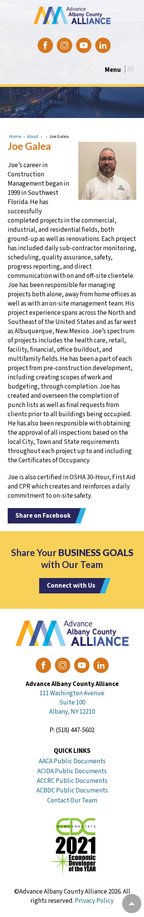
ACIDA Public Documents (72, 771)
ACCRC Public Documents (72, 781)
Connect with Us (71, 585)
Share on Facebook (43, 515)
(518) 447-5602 (75, 730)
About (32, 136)
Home (15, 136)
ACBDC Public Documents (72, 790)
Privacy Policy (94, 900)
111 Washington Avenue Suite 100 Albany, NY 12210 (72, 702)
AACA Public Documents (72, 761)
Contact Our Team (72, 800)
